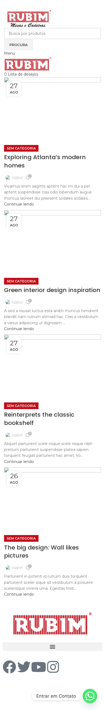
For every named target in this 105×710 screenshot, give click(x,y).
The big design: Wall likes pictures (41, 551)
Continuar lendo (19, 204)
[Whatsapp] (90, 696)
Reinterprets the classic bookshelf (39, 418)
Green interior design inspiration (52, 290)
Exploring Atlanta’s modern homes (45, 161)
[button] (52, 646)
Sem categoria (21, 148)
